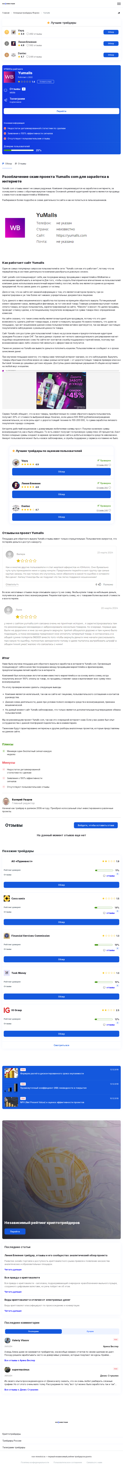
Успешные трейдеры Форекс (26, 13)
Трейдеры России (11, 1440)
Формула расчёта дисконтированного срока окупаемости (52, 1073)
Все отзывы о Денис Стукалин (21, 1389)
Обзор (111, 32)
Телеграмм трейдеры (13, 1447)
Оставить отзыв (45, 82)
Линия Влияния (30, 483)
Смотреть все (61, 1045)
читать (12, 92)
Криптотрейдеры (11, 1434)
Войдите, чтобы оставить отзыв (96, 825)
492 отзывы (35, 34)
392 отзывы (35, 45)
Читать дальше (13, 1269)
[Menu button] (119, 4)
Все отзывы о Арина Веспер (19, 1360)
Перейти (61, 111)
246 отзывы (35, 56)
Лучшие (90, 1331)
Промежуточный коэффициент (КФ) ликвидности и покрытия (53, 1088)
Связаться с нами (94, 1462)
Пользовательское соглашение (68, 1462)
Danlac (25, 506)
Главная (5, 13)
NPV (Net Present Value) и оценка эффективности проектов (52, 1102)
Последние (33, 1331)
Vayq (24, 460)
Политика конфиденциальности (35, 1462)
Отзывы (22, 163)
